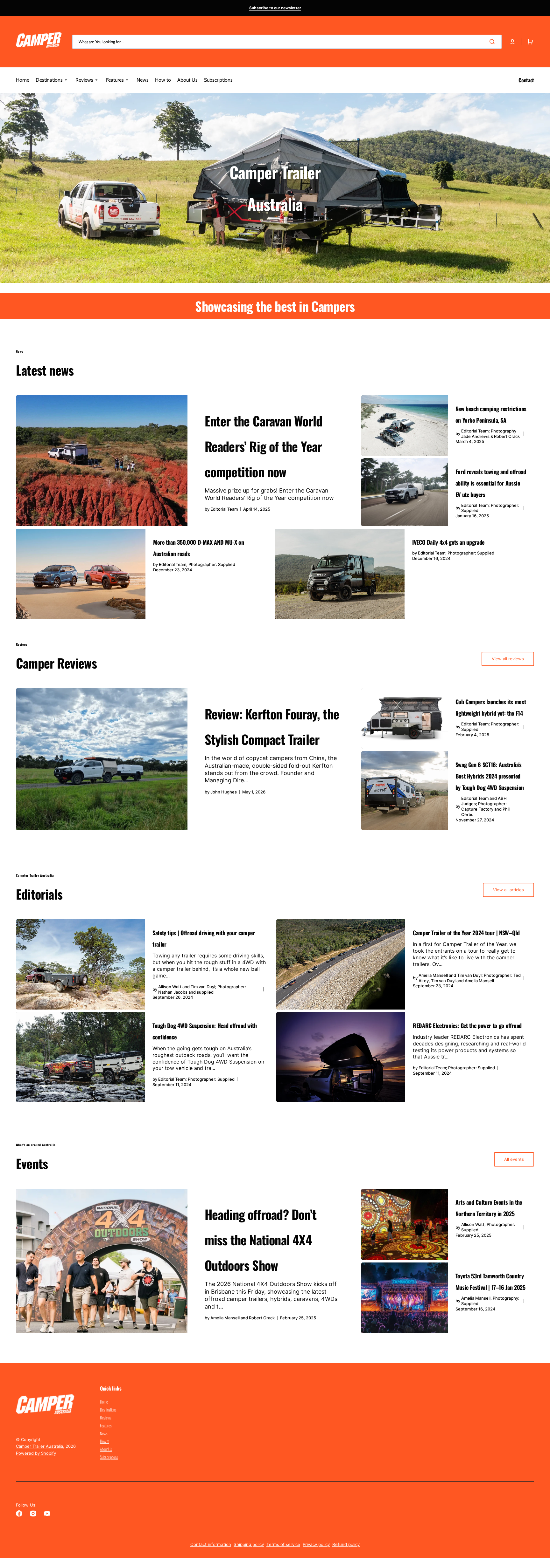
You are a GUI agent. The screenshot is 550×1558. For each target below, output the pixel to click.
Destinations (108, 1409)
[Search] (493, 42)
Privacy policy (316, 1544)
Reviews (105, 1417)
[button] (512, 42)
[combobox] (287, 42)
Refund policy (346, 1544)
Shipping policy (249, 1544)
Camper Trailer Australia (39, 1446)
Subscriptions (109, 1457)
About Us (106, 1449)
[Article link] (187, 461)
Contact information (210, 1544)
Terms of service (283, 1544)
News (104, 1433)
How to (104, 1441)
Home (104, 1402)
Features (106, 1425)
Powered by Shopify (36, 1453)
